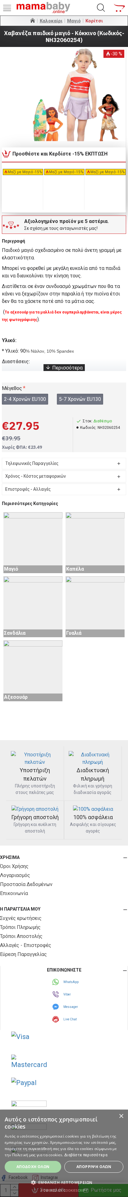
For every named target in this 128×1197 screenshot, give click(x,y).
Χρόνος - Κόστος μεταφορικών (35, 476)
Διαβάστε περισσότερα (85, 1155)
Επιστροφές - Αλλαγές (28, 489)
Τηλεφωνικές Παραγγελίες (31, 463)
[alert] (64, 1153)
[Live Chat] (56, 1019)
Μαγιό (74, 21)
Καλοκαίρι (51, 21)
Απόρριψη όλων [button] (93, 1166)
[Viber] (56, 994)
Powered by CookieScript (64, 1191)
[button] (64, 1182)
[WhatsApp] (56, 982)
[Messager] (56, 1006)
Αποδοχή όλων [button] (33, 1166)
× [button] (121, 1116)
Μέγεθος (12, 388)
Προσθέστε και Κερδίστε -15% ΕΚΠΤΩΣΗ (59, 154)
